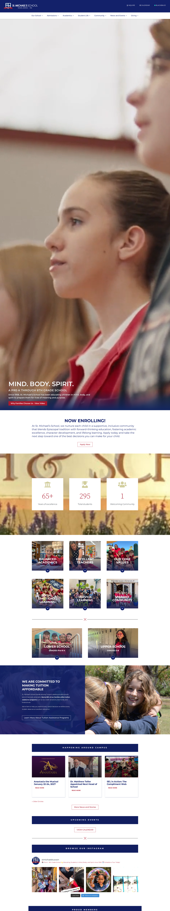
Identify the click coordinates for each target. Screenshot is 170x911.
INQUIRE (131, 5)
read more (39, 788)
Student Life (83, 16)
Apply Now (85, 444)
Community (99, 16)
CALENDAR (145, 5)
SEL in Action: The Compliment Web (117, 782)
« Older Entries (37, 801)
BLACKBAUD (161, 5)
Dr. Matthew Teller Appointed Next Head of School (83, 784)
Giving (134, 16)
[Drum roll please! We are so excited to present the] (44, 879)
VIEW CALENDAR (85, 830)
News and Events (117, 16)
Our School (36, 16)
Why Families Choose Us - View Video (28, 403)
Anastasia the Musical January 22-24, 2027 (46, 782)
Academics (67, 16)
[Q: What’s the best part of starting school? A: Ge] (125, 879)
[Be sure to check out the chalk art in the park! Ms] (71, 879)
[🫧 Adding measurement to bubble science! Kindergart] (98, 879)
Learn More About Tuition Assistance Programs (46, 718)
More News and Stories (85, 807)
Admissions (52, 16)
